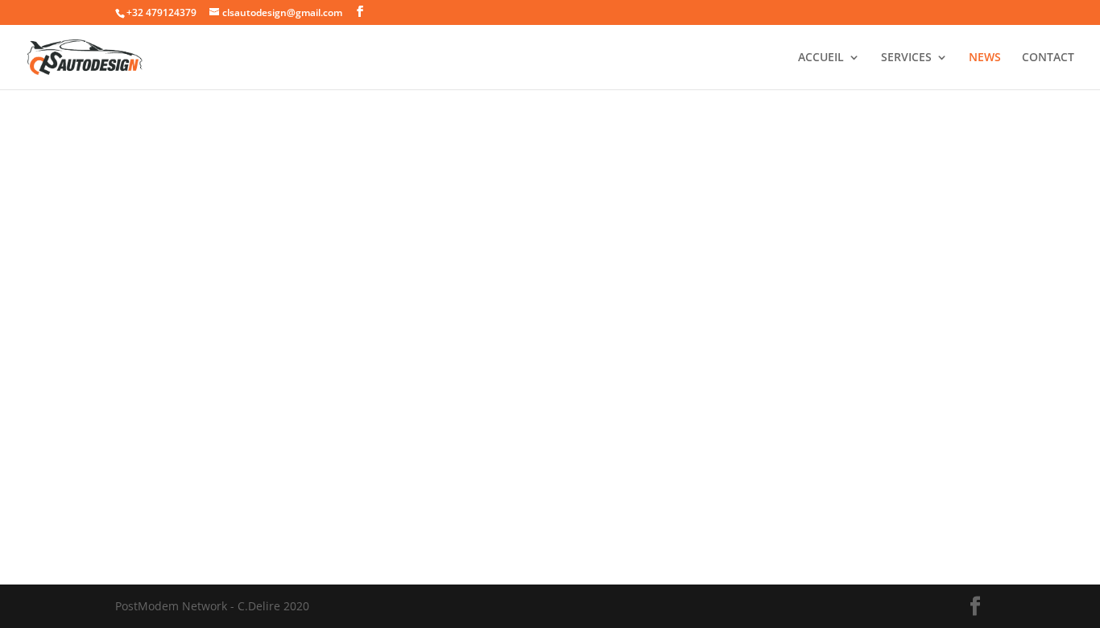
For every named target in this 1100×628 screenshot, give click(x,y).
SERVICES (906, 58)
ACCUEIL (821, 58)
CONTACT (1048, 58)
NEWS (985, 58)
